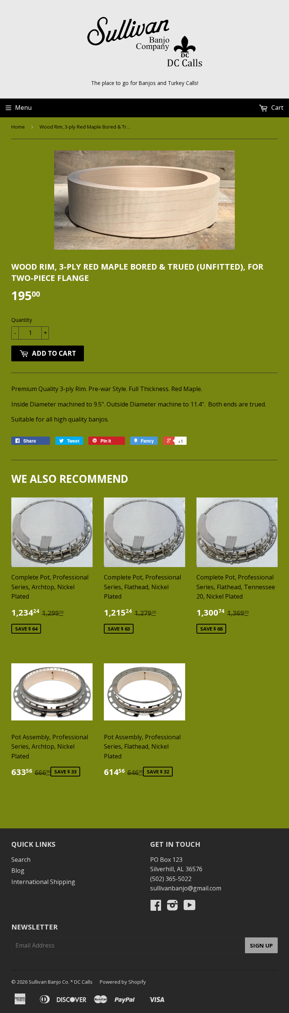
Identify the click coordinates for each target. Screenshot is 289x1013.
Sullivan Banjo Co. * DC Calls (61, 981)
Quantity (21, 319)
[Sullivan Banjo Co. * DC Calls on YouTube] (190, 907)
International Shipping (43, 882)
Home (18, 126)
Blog (17, 870)
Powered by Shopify (123, 981)
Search (20, 859)
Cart (276, 107)
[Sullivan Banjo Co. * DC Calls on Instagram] (172, 907)
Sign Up (261, 945)
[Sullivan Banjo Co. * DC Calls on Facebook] (155, 907)
